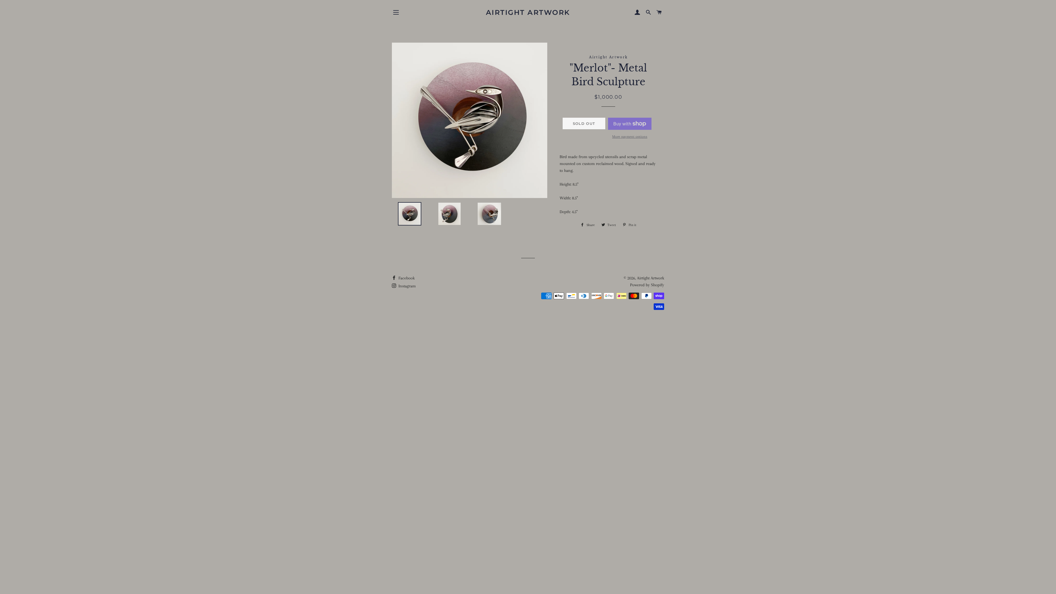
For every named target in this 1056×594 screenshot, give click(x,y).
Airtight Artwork (528, 12)
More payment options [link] (629, 136)
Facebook (406, 278)
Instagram (406, 286)
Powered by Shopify (647, 284)
